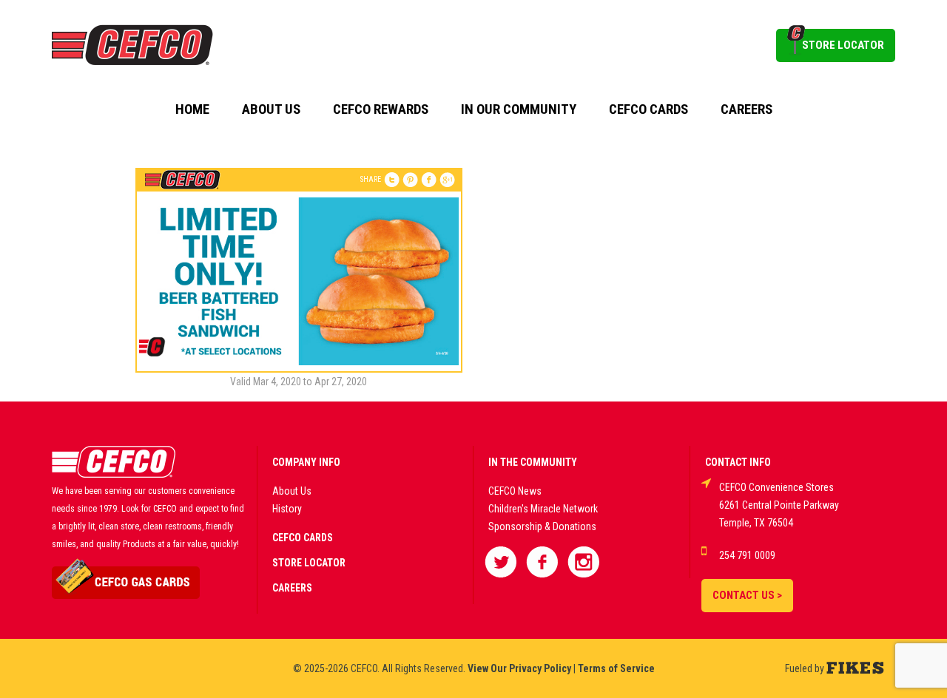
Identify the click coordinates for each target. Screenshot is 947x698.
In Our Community (518, 109)
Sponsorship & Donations (542, 526)
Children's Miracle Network (543, 509)
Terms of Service (616, 668)
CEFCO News (515, 491)
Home (192, 109)
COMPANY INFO (306, 462)
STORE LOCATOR (843, 45)
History (287, 509)
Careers (746, 109)
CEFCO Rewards (380, 109)
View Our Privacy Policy (519, 668)
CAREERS (292, 588)
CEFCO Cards (648, 109)
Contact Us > (747, 595)
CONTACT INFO (738, 462)
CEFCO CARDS (302, 537)
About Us (271, 109)
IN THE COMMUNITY (532, 462)
